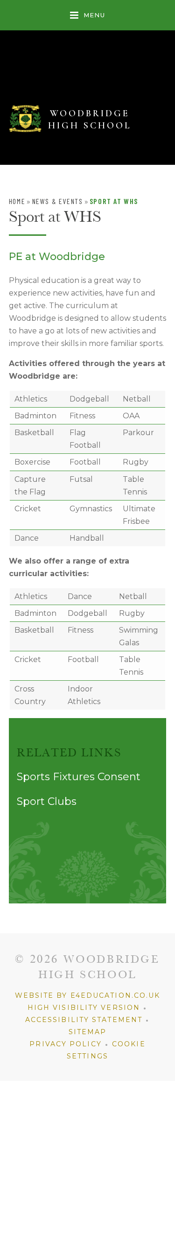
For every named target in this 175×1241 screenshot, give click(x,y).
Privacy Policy (65, 1044)
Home (17, 201)
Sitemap (88, 1032)
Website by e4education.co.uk (88, 995)
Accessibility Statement (83, 1019)
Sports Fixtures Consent (78, 776)
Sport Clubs (47, 801)
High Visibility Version (84, 1007)
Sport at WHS (114, 201)
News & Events (57, 201)
